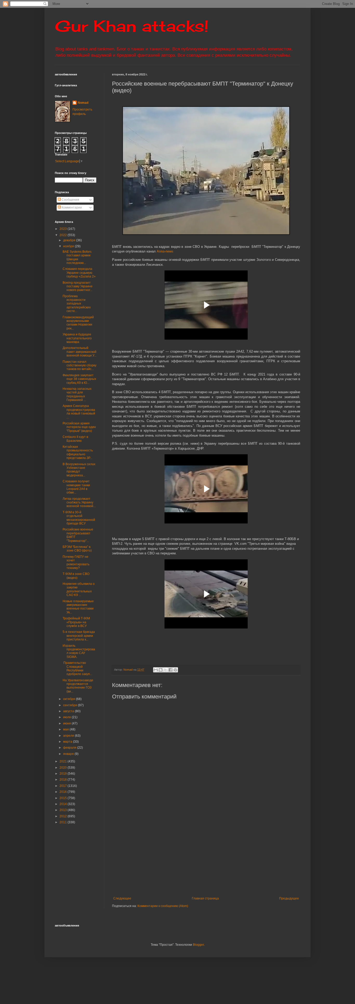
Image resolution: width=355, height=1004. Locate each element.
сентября (70, 705)
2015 (64, 798)
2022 (64, 235)
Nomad (83, 103)
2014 (64, 804)
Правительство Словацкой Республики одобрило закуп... (77, 668)
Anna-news (165, 251)
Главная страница (205, 898)
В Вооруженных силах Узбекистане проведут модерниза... (79, 469)
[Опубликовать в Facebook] (170, 669)
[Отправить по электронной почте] (155, 669)
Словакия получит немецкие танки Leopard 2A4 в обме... (76, 487)
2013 (64, 810)
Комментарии (71, 207)
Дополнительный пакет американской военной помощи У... (79, 351)
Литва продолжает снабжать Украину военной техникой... (79, 502)
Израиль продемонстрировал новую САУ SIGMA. (79, 651)
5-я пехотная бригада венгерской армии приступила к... (79, 635)
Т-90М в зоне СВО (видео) (76, 575)
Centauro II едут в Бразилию (75, 438)
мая (66, 729)
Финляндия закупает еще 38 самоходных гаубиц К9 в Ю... (79, 379)
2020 (64, 767)
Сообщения (70, 200)
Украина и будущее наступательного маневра (77, 338)
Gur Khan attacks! (131, 25)
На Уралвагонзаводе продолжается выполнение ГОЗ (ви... (78, 685)
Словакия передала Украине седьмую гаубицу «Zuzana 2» (79, 272)
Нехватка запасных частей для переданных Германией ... (77, 394)
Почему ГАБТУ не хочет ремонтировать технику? (76, 562)
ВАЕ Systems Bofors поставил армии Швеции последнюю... (77, 257)
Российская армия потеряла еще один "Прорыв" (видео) (79, 427)
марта (68, 741)
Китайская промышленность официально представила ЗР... (78, 452)
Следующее (122, 898)
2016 (64, 792)
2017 (64, 786)
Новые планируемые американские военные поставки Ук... (78, 606)
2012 (64, 816)
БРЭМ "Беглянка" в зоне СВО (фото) (77, 548)
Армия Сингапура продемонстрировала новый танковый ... (79, 411)
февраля (70, 747)
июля (67, 717)
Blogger (198, 945)
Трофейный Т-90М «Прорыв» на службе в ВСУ (76, 622)
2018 (64, 779)
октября (69, 699)
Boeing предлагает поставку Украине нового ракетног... (78, 286)
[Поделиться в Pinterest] (175, 669)
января (69, 754)
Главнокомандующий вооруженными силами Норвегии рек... (78, 322)
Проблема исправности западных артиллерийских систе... (77, 303)
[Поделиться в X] (165, 669)
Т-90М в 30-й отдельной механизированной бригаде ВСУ (79, 517)
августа (69, 711)
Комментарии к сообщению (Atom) (162, 906)
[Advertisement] (233, 853)
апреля (69, 735)
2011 (64, 822)
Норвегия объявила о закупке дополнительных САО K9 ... (79, 589)
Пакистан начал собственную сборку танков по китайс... (79, 365)
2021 (64, 761)
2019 (64, 773)
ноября (69, 246)
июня (67, 723)
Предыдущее (289, 898)
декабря (69, 240)
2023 (64, 229)
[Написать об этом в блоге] (160, 669)
